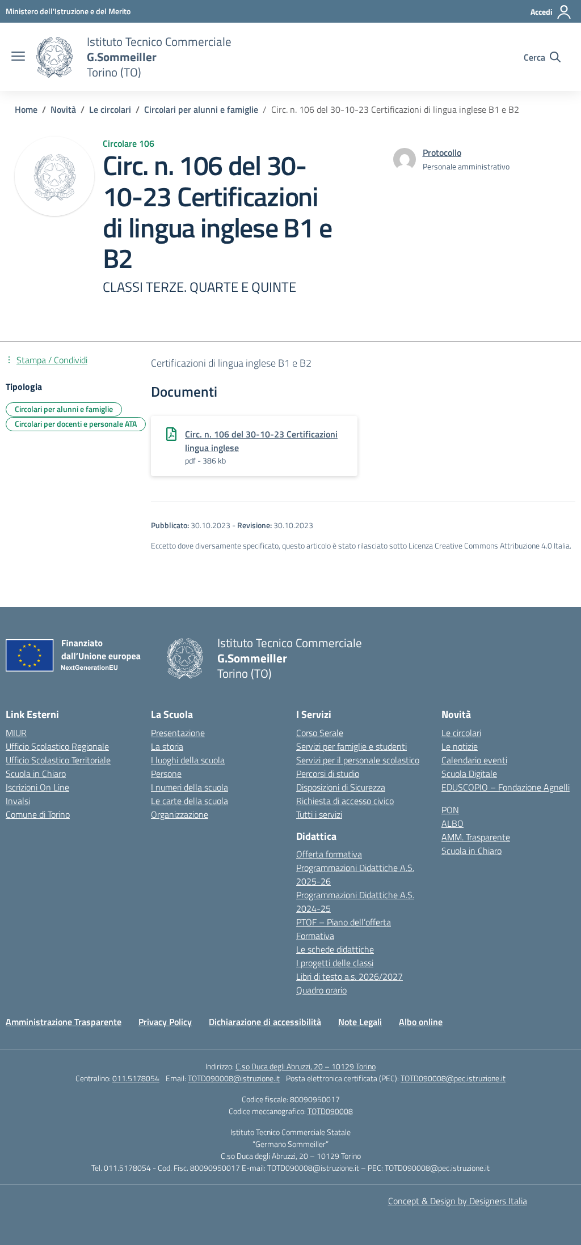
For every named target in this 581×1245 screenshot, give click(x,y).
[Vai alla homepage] (54, 57)
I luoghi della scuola (188, 760)
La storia (167, 746)
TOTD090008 (330, 1111)
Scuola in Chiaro (36, 773)
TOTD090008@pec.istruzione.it (453, 1078)
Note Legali (360, 1022)
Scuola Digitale (469, 773)
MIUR (16, 733)
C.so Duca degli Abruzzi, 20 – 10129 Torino (305, 1066)
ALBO (452, 823)
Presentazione (178, 733)
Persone (166, 773)
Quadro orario (321, 990)
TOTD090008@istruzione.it (234, 1078)
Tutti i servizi (319, 814)
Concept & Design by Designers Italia (457, 1201)
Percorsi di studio (327, 773)
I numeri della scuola (189, 787)
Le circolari (461, 733)
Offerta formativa (329, 854)
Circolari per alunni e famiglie (64, 409)
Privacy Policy (165, 1022)
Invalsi (18, 801)
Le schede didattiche (335, 949)
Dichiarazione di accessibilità (265, 1022)
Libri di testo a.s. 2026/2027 (349, 976)
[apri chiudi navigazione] (18, 57)
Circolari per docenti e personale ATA (76, 424)
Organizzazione (179, 814)
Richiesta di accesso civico (345, 801)
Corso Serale (319, 733)
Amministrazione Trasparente (63, 1022)
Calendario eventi (474, 760)
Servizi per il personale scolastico (357, 760)
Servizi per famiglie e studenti (351, 746)
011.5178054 (135, 1078)
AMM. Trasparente (475, 837)
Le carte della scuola (189, 801)
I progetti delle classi (334, 963)
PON (450, 810)
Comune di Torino (38, 814)
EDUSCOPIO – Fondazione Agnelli (505, 787)
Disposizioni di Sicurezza (340, 787)
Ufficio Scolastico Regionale (57, 746)
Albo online (421, 1022)
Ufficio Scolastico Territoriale (58, 760)
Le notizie (459, 746)
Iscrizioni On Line (37, 787)
